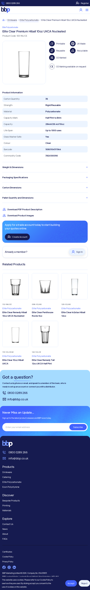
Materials (6, 510)
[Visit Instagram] (9, 567)
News (5, 529)
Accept (71, 583)
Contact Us (7, 524)
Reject (84, 583)
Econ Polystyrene (10, 486)
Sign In (79, 251)
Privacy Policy (7, 561)
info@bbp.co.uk (17, 399)
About (5, 533)
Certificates (7, 551)
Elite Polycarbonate (29, 20)
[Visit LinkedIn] (14, 567)
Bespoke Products (11, 500)
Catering (6, 477)
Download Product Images (21, 215)
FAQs (4, 538)
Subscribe (78, 427)
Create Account (19, 236)
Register (85, 3)
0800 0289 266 (13, 3)
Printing (6, 505)
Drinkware (12, 20)
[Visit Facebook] (4, 567)
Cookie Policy (45, 580)
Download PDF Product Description (25, 209)
